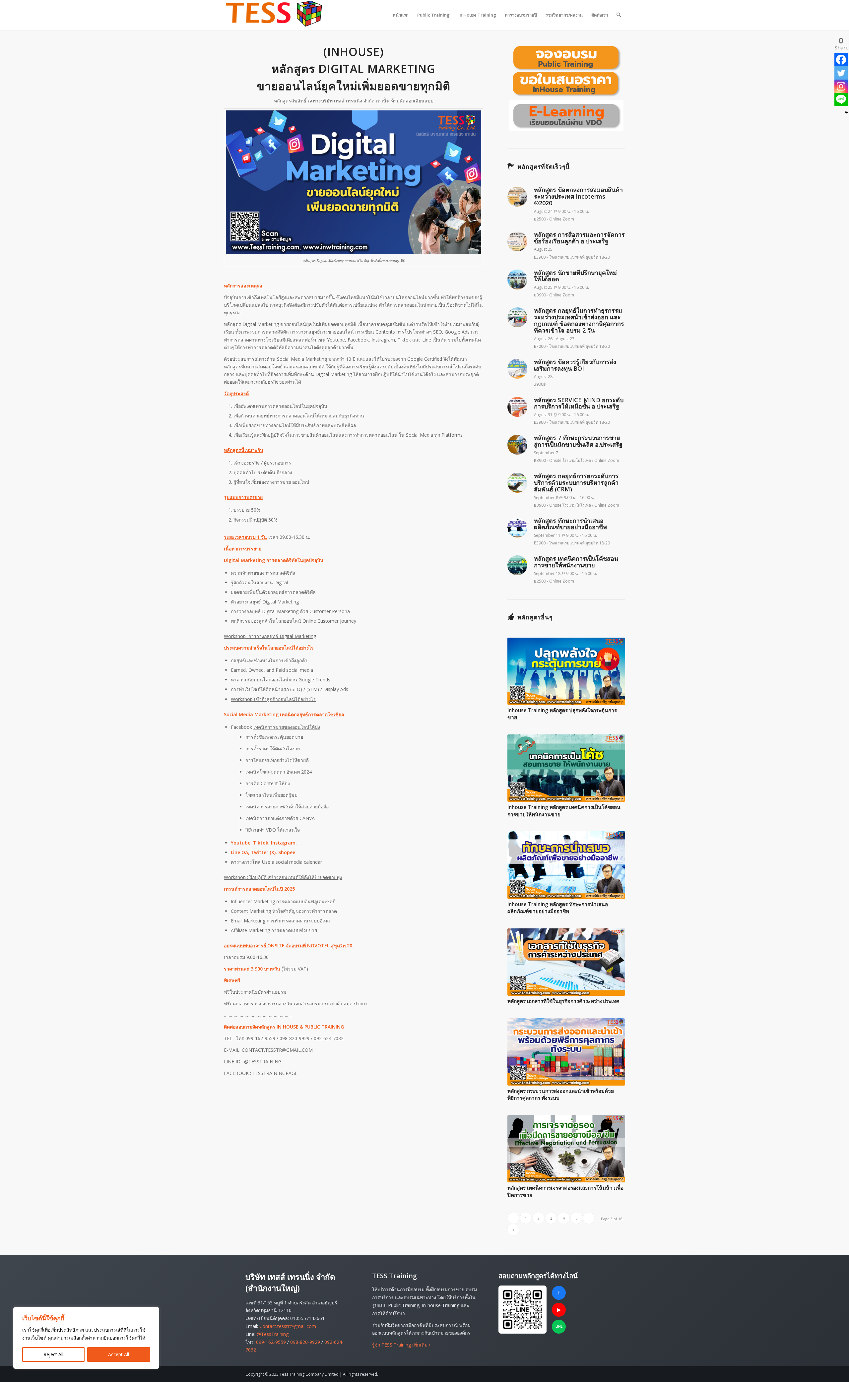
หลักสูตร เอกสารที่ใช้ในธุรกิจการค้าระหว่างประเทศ (563, 1001)
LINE (558, 1326)
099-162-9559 (271, 1342)
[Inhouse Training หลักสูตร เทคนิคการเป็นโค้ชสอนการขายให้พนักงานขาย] (566, 768)
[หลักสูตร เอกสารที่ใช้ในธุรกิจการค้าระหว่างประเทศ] (566, 962)
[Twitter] (841, 73)
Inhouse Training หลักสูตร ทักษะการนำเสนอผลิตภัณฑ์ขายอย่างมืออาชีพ (557, 908)
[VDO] (566, 115)
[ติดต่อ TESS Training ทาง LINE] (522, 1310)
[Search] (618, 15)
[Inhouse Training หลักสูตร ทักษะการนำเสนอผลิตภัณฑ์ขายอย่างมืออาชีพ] (566, 865)
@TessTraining (273, 1334)
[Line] (841, 99)
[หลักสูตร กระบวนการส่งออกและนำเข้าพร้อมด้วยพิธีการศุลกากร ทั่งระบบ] (566, 1052)
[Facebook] (841, 59)
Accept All (118, 1354)
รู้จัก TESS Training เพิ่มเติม (401, 1345)
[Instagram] (841, 86)
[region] (86, 1338)
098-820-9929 (305, 1342)
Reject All (53, 1354)
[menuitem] (400, 15)
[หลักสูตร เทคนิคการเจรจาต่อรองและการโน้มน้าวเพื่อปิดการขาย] (566, 1148)
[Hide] (846, 112)
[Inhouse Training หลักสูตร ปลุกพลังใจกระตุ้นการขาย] (566, 671)
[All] (566, 71)
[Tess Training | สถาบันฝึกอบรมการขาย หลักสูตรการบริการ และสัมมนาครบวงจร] (273, 15)
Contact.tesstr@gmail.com (287, 1326)
